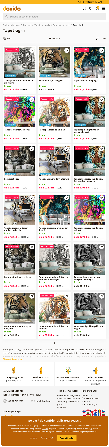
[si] (103, 411)
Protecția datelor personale (68, 398)
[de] (88, 414)
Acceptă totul (67, 437)
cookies (45, 428)
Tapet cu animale (61, 25)
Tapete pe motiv (42, 25)
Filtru (9, 38)
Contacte (86, 401)
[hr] (96, 411)
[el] (96, 414)
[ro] (100, 411)
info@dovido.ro (42, 401)
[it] (92, 414)
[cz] (92, 411)
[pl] (84, 414)
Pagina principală (11, 25)
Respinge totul (47, 438)
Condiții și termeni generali (68, 395)
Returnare (61, 407)
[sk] (84, 411)
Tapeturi (27, 25)
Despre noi (87, 395)
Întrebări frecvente (90, 398)
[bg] (103, 414)
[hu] (88, 411)
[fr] (100, 414)
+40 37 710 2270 (15, 401)
